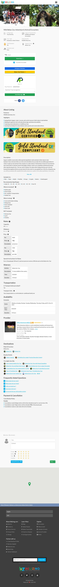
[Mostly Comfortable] (23, 457)
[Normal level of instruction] (23, 453)
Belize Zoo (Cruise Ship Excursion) (41, 368)
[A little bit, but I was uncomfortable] (21, 453)
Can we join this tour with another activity (16, 391)
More (28, 174)
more (36, 329)
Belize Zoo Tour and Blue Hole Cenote (15, 366)
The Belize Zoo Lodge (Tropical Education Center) (30, 357)
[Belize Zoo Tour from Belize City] (19, 100)
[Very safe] (28, 453)
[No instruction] (18, 453)
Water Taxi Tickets (19, 72)
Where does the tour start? (12, 381)
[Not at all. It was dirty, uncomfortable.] (18, 457)
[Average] (23, 451)
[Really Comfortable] (25, 457)
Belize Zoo (8, 351)
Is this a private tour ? (11, 386)
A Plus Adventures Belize (23, 322)
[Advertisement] (29, 419)
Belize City (17, 351)
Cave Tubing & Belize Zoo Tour (13, 363)
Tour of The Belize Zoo (11, 371)
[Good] (25, 451)
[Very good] (28, 451)
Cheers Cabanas (10, 357)
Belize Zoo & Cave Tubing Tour (13, 373)
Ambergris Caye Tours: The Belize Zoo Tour (31, 371)
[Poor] (21, 451)
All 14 (38, 373)
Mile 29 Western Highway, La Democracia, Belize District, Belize (17, 505)
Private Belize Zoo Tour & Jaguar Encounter (39, 366)
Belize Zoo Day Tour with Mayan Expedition (36, 363)
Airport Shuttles (20, 68)
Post (52, 461)
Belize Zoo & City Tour (30, 373)
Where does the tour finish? (12, 383)
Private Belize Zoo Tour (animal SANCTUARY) (17, 368)
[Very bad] (18, 451)
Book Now (19, 58)
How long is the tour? (11, 388)
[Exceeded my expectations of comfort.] (28, 457)
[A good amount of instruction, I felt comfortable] (25, 453)
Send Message (19, 94)
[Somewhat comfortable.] (21, 457)
